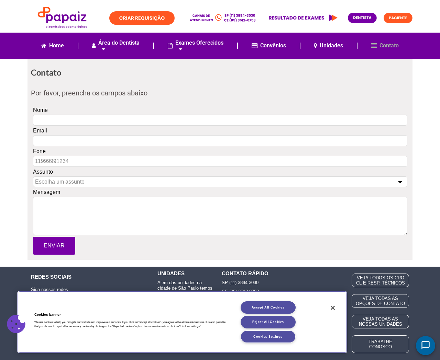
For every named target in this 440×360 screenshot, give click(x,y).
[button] (16, 324)
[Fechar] (332, 307)
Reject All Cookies (268, 322)
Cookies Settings (267, 336)
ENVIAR (54, 245)
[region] (182, 322)
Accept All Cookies (268, 307)
